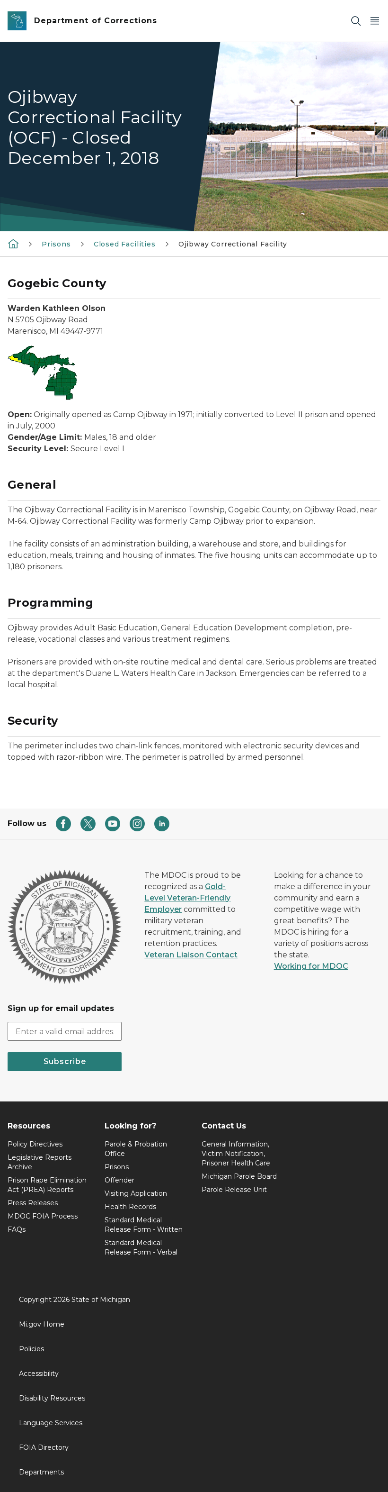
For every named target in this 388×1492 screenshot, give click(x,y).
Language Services (50, 1423)
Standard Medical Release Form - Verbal (141, 1247)
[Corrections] (13, 243)
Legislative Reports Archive (39, 1162)
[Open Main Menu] (374, 21)
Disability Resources (52, 1398)
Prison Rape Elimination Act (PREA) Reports (47, 1185)
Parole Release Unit (234, 1189)
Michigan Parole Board (239, 1176)
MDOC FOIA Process (43, 1216)
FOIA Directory (44, 1447)
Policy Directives (35, 1144)
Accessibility (39, 1373)
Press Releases (33, 1203)
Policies (31, 1349)
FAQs (17, 1229)
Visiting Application (136, 1193)
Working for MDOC (311, 966)
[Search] (356, 21)
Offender (119, 1180)
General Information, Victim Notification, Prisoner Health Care (236, 1153)
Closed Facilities (125, 244)
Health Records (130, 1206)
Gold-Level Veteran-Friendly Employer (187, 898)
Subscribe (65, 1061)
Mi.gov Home (41, 1324)
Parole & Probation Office (136, 1149)
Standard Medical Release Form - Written (144, 1225)
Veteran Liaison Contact (191, 954)
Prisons (56, 244)
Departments (41, 1472)
